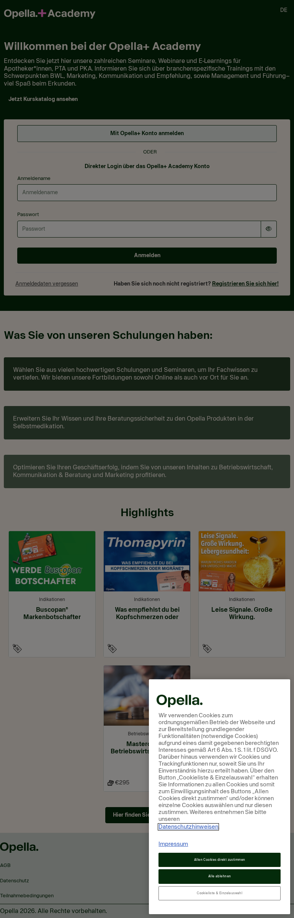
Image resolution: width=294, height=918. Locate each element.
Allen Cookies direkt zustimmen (219, 860)
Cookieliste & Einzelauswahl (219, 893)
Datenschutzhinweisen (188, 827)
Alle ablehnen (219, 876)
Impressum (173, 844)
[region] (219, 796)
